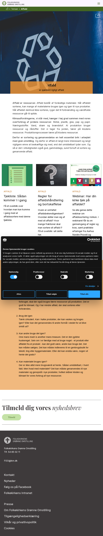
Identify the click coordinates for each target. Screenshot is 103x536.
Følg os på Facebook (17, 486)
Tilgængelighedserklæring (21, 516)
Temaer (14, 9)
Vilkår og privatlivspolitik (20, 522)
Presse (8, 504)
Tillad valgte (51, 294)
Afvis (19, 294)
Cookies (9, 528)
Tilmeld (11, 417)
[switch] (38, 277)
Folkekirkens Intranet (18, 492)
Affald (24, 9)
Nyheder (10, 480)
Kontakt (9, 474)
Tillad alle (84, 294)
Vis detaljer (90, 286)
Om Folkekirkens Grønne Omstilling (27, 510)
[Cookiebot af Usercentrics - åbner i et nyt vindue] (89, 240)
